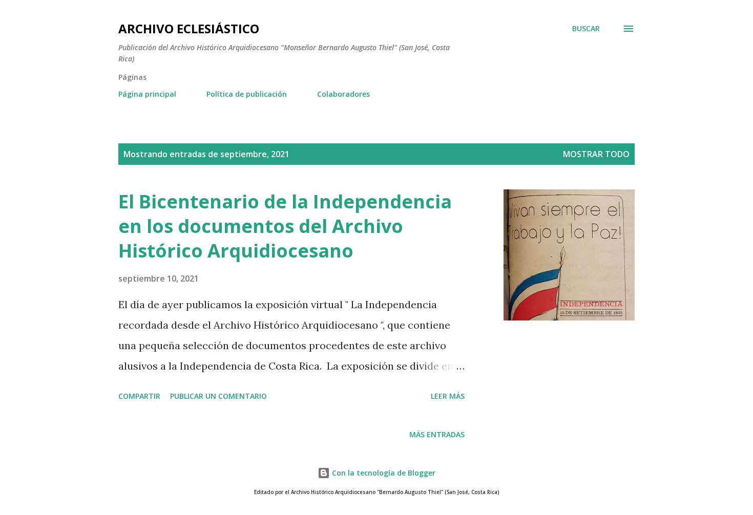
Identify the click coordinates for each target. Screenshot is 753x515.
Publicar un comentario (218, 396)
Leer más (448, 396)
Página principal (147, 94)
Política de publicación (246, 94)
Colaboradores (343, 94)
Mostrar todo (596, 154)
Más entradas (437, 434)
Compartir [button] (139, 396)
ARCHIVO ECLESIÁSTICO (188, 28)
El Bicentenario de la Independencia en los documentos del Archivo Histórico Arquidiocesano (285, 226)
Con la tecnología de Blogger (382, 473)
